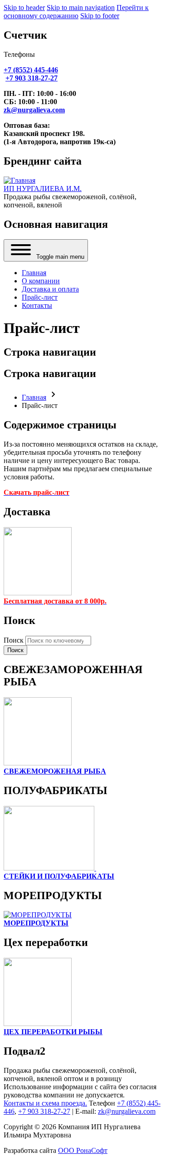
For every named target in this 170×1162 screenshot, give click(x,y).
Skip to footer (99, 16)
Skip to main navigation (81, 7)
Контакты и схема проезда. (45, 1103)
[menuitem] (34, 273)
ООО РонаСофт (82, 1150)
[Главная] (19, 180)
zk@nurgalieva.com (126, 1111)
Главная (34, 397)
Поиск (14, 640)
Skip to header (24, 7)
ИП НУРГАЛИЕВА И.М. (43, 188)
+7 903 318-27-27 (44, 1111)
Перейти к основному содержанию (76, 12)
